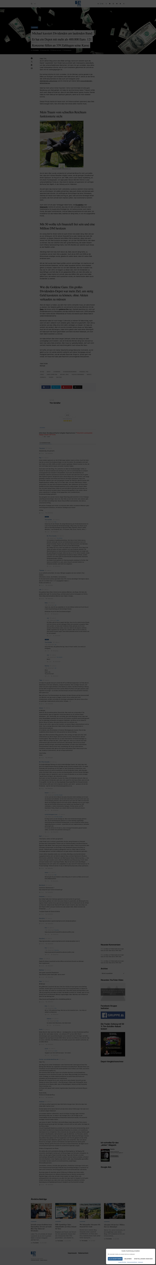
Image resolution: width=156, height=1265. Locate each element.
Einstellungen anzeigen (143, 1259)
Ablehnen (128, 1259)
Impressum (140, 1262)
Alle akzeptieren (115, 1259)
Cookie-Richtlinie (122, 1262)
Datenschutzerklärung (132, 1262)
